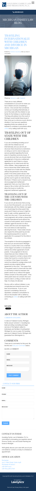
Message (10, 365)
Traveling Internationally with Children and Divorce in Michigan (17, 42)
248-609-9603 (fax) (8, 468)
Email (8, 359)
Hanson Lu (13, 98)
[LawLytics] (18, 482)
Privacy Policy (18, 487)
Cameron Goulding (15, 51)
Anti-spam (26, 487)
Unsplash (22, 98)
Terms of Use (10, 487)
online (6, 128)
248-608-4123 (19, 12)
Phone (4, 394)
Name (8, 354)
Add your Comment (18, 345)
